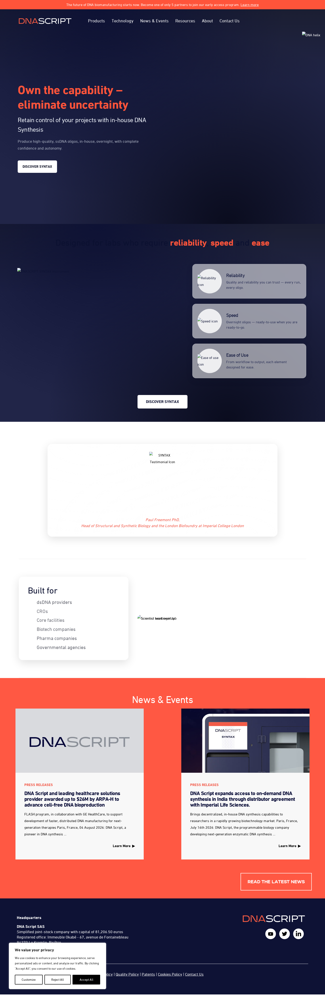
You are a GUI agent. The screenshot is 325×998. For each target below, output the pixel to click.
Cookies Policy (170, 974)
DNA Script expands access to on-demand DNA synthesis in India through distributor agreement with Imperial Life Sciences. (242, 799)
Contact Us (194, 974)
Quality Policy (127, 974)
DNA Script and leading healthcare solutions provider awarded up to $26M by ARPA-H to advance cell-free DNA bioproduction (72, 799)
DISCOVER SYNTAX (37, 166)
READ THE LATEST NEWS (276, 882)
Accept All (86, 979)
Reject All (57, 979)
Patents (148, 974)
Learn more (250, 5)
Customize (29, 979)
